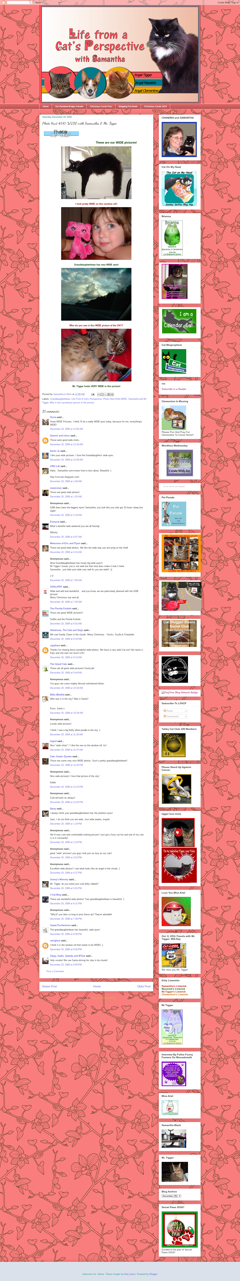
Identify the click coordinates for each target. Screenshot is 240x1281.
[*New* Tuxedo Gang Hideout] (175, 681)
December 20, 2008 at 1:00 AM (66, 481)
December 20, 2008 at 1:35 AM (66, 496)
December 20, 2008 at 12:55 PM (66, 802)
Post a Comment (55, 971)
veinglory (55, 940)
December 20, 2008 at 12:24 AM (66, 444)
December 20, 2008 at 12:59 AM (66, 459)
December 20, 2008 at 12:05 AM (66, 429)
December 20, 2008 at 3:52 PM (66, 857)
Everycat (54, 521)
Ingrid (53, 741)
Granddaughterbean (60, 399)
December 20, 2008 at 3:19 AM (66, 515)
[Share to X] (105, 394)
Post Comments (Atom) (103, 998)
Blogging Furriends (128, 106)
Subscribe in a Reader (174, 389)
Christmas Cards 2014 (155, 106)
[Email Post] (92, 394)
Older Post (143, 986)
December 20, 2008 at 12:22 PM (66, 787)
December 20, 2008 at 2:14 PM (66, 842)
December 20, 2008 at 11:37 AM (66, 749)
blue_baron (129, 1274)
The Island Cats (58, 664)
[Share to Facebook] (109, 394)
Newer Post (49, 986)
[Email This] (99, 394)
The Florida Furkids (61, 608)
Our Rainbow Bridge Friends (69, 106)
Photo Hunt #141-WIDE (115, 399)
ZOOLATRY (56, 586)
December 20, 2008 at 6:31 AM (66, 552)
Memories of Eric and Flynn (65, 543)
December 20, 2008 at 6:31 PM (66, 903)
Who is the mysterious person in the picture (72, 402)
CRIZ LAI (55, 466)
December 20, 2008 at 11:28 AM (66, 734)
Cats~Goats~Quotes (61, 756)
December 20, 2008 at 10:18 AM (66, 688)
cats (176, 486)
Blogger (153, 1274)
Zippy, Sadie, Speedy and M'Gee (67, 956)
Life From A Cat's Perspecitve (87, 399)
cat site (168, 486)
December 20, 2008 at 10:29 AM (66, 713)
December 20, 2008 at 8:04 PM (66, 934)
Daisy (53, 808)
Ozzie (53, 417)
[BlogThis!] (102, 394)
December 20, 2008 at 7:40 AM (66, 602)
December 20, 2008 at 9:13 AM (66, 657)
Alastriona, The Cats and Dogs (67, 630)
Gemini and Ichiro (60, 435)
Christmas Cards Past (101, 106)
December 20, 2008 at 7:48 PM (66, 918)
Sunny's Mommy (59, 879)
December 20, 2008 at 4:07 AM (66, 537)
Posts (169, 710)
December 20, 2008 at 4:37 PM (66, 872)
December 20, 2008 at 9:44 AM (66, 672)
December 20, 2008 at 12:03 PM (66, 765)
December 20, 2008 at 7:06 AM (66, 580)
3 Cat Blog (55, 894)
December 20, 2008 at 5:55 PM (66, 888)
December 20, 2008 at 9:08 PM (66, 964)
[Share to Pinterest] (112, 394)
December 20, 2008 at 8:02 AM (66, 623)
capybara (55, 645)
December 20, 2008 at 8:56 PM (66, 949)
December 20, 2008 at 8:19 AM (66, 639)
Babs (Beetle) (57, 694)
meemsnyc (56, 488)
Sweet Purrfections (60, 925)
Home (46, 106)
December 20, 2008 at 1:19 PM (66, 823)
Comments (172, 716)
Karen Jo (55, 451)
